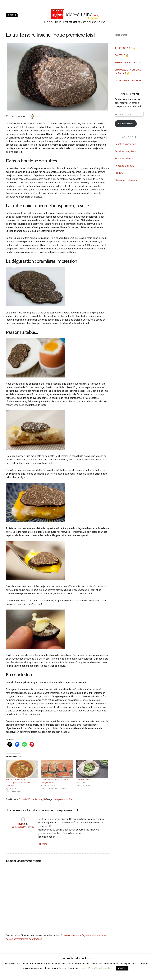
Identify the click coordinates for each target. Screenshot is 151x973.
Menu (12, 15)
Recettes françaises (125, 151)
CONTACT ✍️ (121, 55)
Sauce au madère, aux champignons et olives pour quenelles (18, 782)
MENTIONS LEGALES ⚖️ (127, 62)
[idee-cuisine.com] (75, 18)
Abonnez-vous (125, 123)
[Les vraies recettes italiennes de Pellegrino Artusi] (57, 769)
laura (21, 823)
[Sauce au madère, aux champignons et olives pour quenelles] (22, 769)
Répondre (42, 843)
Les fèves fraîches (84, 779)
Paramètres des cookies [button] (100, 968)
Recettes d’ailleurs (124, 165)
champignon (59, 799)
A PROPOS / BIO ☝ (125, 48)
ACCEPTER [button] (122, 968)
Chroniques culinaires (126, 180)
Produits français (37, 799)
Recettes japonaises (125, 144)
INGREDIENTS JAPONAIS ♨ (129, 80)
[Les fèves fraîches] (92, 769)
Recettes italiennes (125, 158)
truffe (69, 799)
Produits (22, 799)
